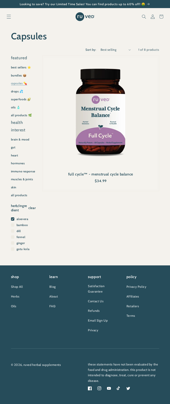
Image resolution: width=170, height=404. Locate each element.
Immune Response (23, 171)
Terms (130, 316)
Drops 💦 (17, 91)
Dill (19, 231)
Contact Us (95, 301)
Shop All (17, 287)
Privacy (93, 330)
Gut (13, 147)
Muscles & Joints (22, 179)
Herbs (15, 296)
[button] (8, 16)
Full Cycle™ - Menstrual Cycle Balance (100, 174)
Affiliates (132, 296)
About (53, 296)
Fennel (21, 237)
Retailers (132, 306)
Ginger (21, 243)
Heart (14, 155)
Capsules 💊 (19, 83)
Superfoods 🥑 (21, 99)
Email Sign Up (98, 320)
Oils (14, 306)
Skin (14, 187)
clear (32, 208)
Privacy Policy (136, 287)
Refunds (94, 311)
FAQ (52, 306)
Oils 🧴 (15, 107)
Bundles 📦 (19, 75)
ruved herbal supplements (42, 365)
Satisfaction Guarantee (96, 288)
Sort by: (90, 50)
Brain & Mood (20, 139)
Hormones (18, 163)
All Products (19, 195)
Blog (52, 287)
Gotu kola (23, 249)
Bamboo (22, 225)
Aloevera (22, 219)
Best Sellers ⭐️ (21, 67)
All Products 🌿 (21, 115)
